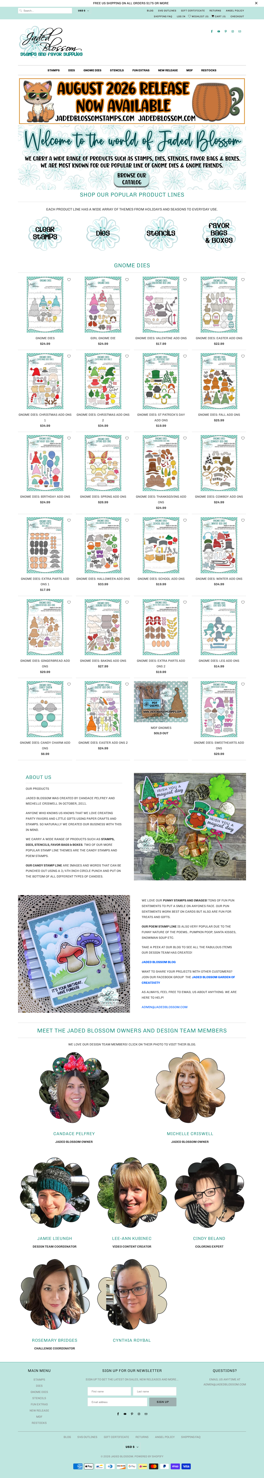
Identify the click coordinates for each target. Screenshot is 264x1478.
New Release (168, 70)
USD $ (81, 10)
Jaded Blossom (122, 1456)
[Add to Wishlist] (69, 280)
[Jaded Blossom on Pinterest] (225, 31)
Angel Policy (235, 10)
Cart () (220, 16)
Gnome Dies (92, 70)
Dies (71, 70)
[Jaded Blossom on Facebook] (211, 31)
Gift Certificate (193, 10)
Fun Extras (141, 70)
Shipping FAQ (163, 16)
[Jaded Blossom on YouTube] (218, 31)
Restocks (208, 70)
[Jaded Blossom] (132, 43)
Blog (150, 10)
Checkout (237, 16)
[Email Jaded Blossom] (239, 31)
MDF (189, 70)
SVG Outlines (167, 10)
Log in (181, 16)
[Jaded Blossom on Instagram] (232, 31)
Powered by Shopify (149, 1456)
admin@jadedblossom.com (164, 1007)
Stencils (117, 70)
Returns (215, 10)
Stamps (54, 70)
